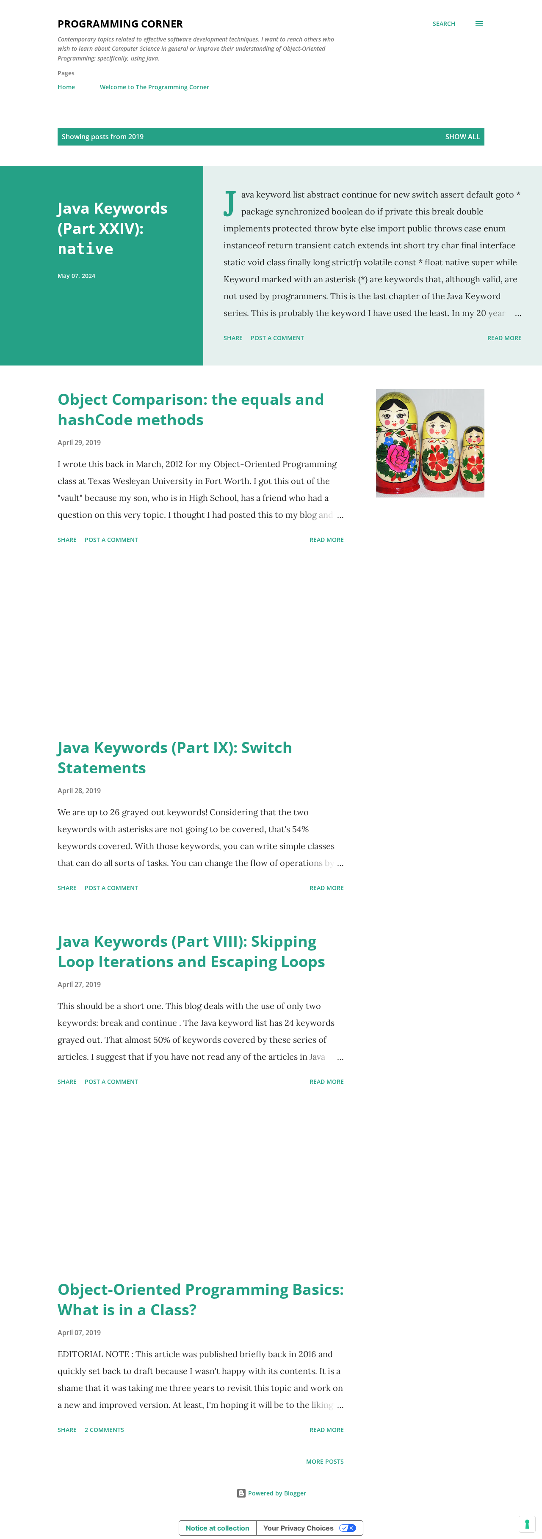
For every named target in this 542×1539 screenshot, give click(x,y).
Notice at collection (217, 1528)
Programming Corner (120, 23)
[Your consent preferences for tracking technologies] (527, 1524)
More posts (325, 1461)
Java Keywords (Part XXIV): (113, 228)
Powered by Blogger (276, 1493)
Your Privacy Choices (298, 1528)
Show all (462, 136)
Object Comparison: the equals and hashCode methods (191, 409)
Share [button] (233, 338)
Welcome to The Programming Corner (154, 87)
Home (66, 87)
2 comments (104, 1430)
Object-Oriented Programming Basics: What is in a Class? (201, 1299)
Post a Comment (277, 338)
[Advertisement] (201, 642)
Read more (504, 338)
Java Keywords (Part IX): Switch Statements (175, 757)
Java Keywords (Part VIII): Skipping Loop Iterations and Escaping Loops (191, 951)
